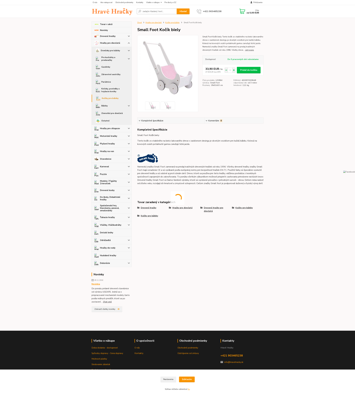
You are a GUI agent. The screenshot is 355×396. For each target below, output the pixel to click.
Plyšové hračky (107, 143)
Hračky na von (107, 151)
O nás (95, 2)
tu (189, 389)
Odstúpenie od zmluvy (188, 353)
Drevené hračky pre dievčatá (213, 209)
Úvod (139, 22)
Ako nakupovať (106, 2)
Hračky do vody (107, 247)
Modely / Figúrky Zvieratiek (108, 182)
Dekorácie (105, 263)
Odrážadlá (105, 240)
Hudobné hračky (108, 255)
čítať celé (107, 301)
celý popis (249, 50)
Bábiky (104, 105)
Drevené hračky (108, 36)
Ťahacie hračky (107, 217)
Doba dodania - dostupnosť (105, 347)
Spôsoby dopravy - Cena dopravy (107, 353)
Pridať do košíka (248, 70)
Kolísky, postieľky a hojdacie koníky (110, 90)
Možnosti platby (99, 358)
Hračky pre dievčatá (110, 43)
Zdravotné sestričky (110, 74)
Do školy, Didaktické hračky (110, 198)
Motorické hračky (108, 136)
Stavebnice (105, 159)
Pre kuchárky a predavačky (108, 58)
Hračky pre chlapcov (110, 128)
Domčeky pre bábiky (110, 50)
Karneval (104, 166)
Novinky (104, 30)
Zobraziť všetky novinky (104, 309)
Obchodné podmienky (124, 2)
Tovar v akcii (106, 24)
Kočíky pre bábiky (110, 98)
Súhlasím (187, 379)
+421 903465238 (212, 11)
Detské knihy (106, 232)
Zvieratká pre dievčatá (112, 113)
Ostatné (105, 120)
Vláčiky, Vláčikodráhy (110, 225)
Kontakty (139, 2)
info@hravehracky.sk (233, 362)
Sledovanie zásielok (101, 364)
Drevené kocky (107, 190)
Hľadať (183, 11)
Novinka (96, 284)
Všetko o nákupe (152, 2)
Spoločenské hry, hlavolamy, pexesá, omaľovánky (109, 208)
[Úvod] (113, 11)
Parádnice (106, 82)
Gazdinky (105, 67)
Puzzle (103, 174)
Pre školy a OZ (170, 2)
